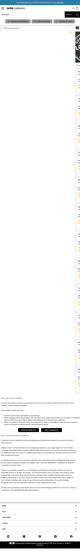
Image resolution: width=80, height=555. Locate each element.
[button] (70, 32)
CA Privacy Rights (30, 543)
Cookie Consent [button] (42, 543)
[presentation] (73, 8)
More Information (28, 430)
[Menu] (3, 8)
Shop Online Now (51, 430)
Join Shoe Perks (59, 2)
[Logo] (16, 8)
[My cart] (77, 8)
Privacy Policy (20, 543)
